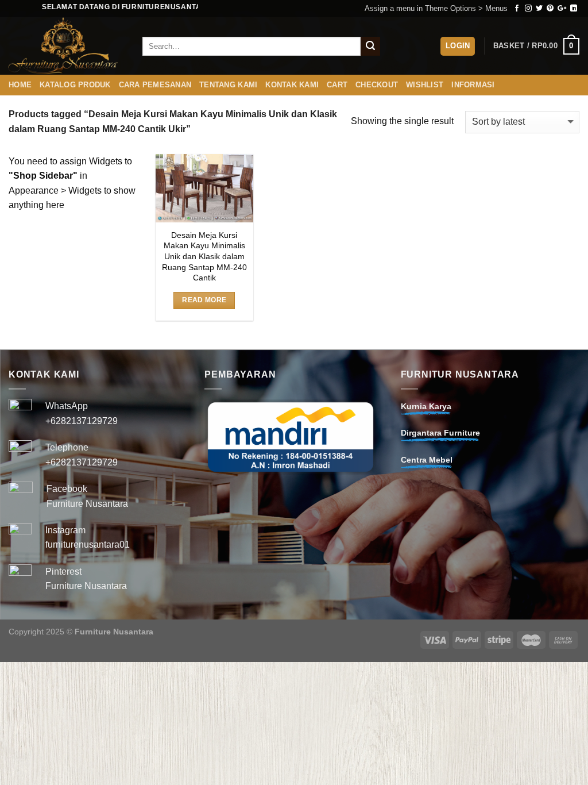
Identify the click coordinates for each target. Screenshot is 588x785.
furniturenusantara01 (87, 544)
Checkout (376, 84)
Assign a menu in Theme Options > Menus (436, 8)
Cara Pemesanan (155, 84)
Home (20, 84)
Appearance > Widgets (55, 190)
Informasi (472, 84)
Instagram (65, 530)
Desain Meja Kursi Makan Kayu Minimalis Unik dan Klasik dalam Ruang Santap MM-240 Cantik (204, 256)
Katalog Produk (75, 84)
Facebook (67, 489)
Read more (204, 300)
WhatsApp (66, 406)
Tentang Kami (228, 84)
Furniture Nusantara (87, 504)
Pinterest (63, 571)
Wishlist (424, 84)
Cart (337, 84)
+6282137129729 (81, 421)
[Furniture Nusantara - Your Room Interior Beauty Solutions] (67, 46)
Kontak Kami (292, 84)
